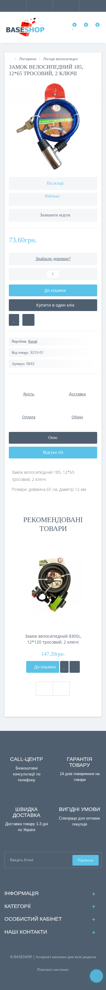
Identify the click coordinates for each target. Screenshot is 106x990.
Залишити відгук (55, 215)
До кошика (44, 667)
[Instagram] (58, 878)
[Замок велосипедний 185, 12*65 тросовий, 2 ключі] (53, 127)
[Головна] (10, 58)
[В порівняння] (28, 320)
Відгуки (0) (53, 452)
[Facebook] (48, 878)
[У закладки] (64, 667)
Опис (53, 437)
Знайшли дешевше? (53, 258)
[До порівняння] (74, 667)
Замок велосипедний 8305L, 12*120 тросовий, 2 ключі (53, 639)
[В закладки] (14, 320)
